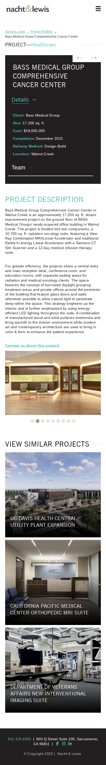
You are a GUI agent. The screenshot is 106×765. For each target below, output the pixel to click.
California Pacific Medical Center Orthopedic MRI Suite (49, 609)
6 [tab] (58, 421)
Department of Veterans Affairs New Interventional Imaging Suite (48, 693)
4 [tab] (47, 421)
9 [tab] (73, 421)
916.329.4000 (19, 739)
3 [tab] (42, 421)
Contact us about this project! (32, 345)
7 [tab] (63, 421)
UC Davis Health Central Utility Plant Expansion (43, 521)
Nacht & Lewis (69, 754)
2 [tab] (37, 421)
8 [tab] (68, 421)
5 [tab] (53, 421)
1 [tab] (32, 421)
